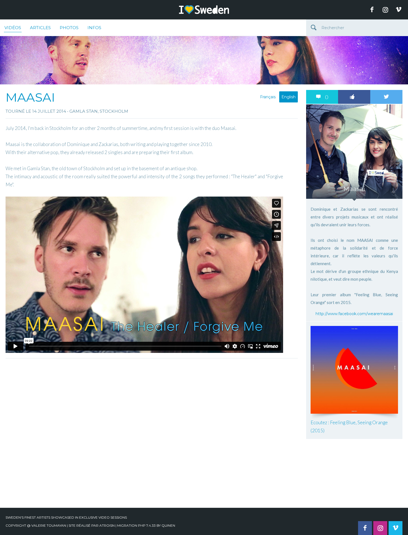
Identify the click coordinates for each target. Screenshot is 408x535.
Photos (69, 27)
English (288, 96)
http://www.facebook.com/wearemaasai (354, 313)
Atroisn (107, 525)
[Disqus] (152, 430)
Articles (40, 27)
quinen (168, 525)
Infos (94, 27)
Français (268, 96)
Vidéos (12, 27)
